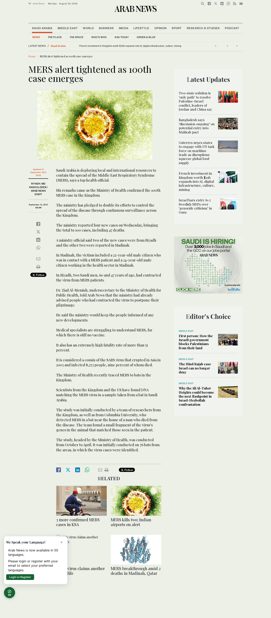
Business (106, 28)
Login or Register (20, 577)
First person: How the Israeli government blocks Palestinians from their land (196, 342)
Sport (177, 28)
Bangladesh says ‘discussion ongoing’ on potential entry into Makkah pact (197, 126)
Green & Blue (146, 37)
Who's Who (99, 37)
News (36, 37)
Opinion (160, 28)
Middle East (68, 28)
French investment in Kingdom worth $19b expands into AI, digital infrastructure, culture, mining (130, 46)
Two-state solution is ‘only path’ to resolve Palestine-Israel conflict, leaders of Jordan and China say (195, 101)
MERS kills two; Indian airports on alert (131, 522)
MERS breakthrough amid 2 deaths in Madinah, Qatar (135, 571)
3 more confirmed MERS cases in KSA (78, 522)
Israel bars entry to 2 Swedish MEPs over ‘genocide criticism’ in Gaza (195, 206)
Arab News (38, 3)
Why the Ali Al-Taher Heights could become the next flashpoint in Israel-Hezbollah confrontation (196, 396)
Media (123, 28)
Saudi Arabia (42, 28)
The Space (76, 37)
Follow (39, 274)
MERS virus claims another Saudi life (80, 571)
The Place (55, 37)
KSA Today (122, 37)
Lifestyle (141, 28)
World (88, 28)
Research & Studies (203, 28)
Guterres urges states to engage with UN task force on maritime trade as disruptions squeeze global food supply (196, 152)
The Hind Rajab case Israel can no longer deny (195, 368)
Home (32, 56)
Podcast (232, 28)
